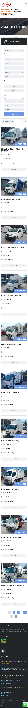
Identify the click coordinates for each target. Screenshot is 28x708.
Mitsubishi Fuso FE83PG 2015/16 (12, 150)
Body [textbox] (6, 76)
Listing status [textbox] (8, 109)
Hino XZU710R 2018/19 (11, 441)
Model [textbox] (7, 72)
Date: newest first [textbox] (6, 121)
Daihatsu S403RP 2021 (11, 296)
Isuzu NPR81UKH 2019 (11, 344)
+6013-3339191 (9, 14)
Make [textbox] (6, 68)
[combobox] (14, 50)
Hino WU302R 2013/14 (11, 537)
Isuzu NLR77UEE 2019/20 (12, 586)
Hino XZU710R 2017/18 (11, 199)
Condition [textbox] (7, 50)
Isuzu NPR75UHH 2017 (11, 392)
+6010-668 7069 (15, 9)
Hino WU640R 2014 (10, 489)
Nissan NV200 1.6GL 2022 (12, 247)
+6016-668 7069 (17, 11)
